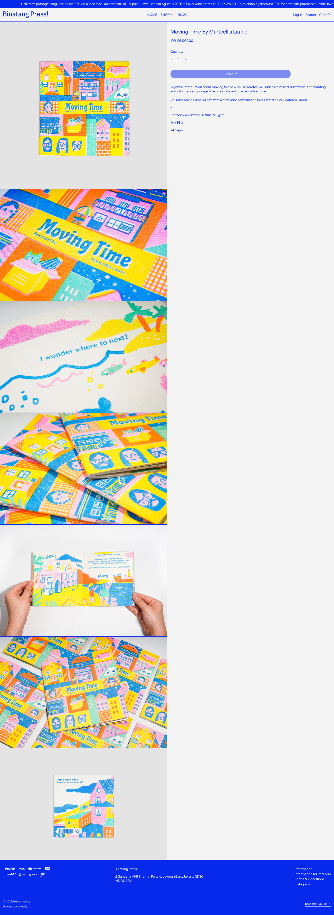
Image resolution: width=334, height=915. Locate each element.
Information (303, 869)
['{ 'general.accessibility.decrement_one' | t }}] (172, 59)
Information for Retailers (313, 874)
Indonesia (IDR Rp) (316, 903)
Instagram (302, 884)
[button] (325, 15)
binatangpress (21, 901)
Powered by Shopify (15, 906)
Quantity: (177, 51)
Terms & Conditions (309, 879)
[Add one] (186, 59)
